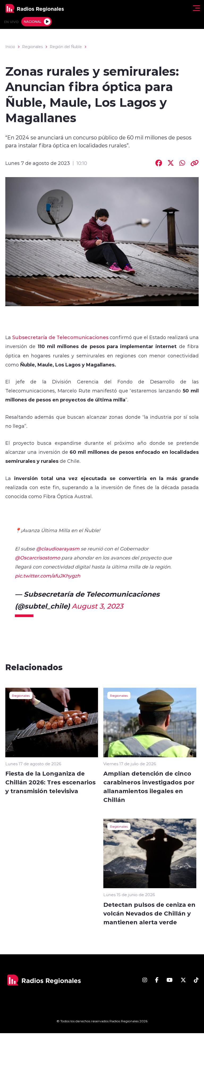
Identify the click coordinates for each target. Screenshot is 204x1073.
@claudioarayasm (57, 548)
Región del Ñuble (66, 47)
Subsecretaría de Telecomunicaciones (60, 337)
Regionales (32, 47)
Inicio (10, 47)
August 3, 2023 (97, 605)
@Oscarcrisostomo (37, 557)
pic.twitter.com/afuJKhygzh (47, 575)
